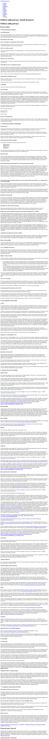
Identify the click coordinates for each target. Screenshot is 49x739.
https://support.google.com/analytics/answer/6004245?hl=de (13, 425)
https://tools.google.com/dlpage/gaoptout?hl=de (27, 421)
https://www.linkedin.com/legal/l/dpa (10, 625)
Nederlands (5, 6)
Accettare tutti (13, 737)
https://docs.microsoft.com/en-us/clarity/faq (33, 607)
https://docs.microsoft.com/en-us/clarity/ (29, 590)
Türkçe (4, 12)
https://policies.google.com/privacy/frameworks (12, 461)
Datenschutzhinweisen (5, 735)
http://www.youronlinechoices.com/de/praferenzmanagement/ (33, 527)
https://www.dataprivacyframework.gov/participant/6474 (12, 614)
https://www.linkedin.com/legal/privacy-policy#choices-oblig (32, 584)
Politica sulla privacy (14, 724)
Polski (4, 7)
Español (4, 10)
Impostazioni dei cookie (5, 725)
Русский (5, 11)
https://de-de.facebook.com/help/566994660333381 (17, 516)
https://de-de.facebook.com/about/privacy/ (21, 486)
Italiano (4, 8)
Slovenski (5, 16)
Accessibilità (21, 724)
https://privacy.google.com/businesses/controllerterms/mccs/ (15, 396)
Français (4, 5)
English (4, 4)
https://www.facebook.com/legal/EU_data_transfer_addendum (15, 515)
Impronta (7, 724)
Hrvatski (5, 13)
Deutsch (4, 3)
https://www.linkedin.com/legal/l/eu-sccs (28, 625)
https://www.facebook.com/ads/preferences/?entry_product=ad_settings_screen (16, 523)
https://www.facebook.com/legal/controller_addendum (12, 507)
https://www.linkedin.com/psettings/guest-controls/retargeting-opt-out (15, 631)
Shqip (4, 15)
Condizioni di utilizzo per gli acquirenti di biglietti (35, 724)
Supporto (2, 724)
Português (5, 14)
